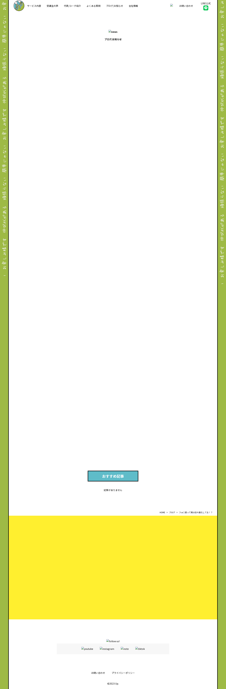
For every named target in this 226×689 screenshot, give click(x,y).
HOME (162, 512)
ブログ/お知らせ (114, 5)
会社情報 (133, 5)
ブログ (172, 512)
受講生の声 (52, 5)
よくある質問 (93, 5)
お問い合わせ (98, 672)
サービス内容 (34, 5)
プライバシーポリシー (123, 672)
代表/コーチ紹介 (72, 5)
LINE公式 (206, 3)
